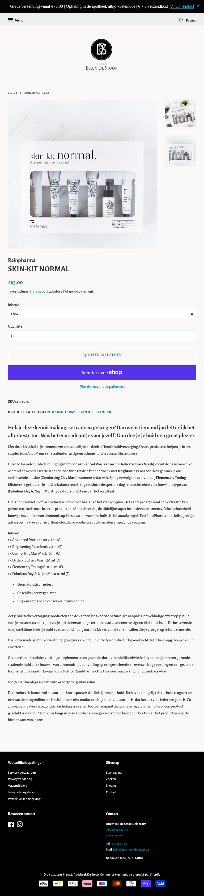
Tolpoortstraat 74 (117, 829)
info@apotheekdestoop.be (131, 849)
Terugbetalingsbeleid (22, 792)
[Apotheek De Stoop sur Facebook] (11, 826)
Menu (18, 20)
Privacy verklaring (20, 779)
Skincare (104, 412)
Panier (190, 20)
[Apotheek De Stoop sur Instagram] (20, 826)
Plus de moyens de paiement (102, 387)
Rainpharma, (65, 412)
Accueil (12, 93)
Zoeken (111, 779)
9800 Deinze (114, 835)
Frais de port (39, 291)
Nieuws (111, 785)
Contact (111, 792)
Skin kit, (87, 412)
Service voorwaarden (22, 772)
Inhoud (13, 305)
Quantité (15, 326)
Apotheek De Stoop (86, 874)
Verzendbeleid (17, 785)
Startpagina (114, 772)
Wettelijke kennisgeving (24, 799)
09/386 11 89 (119, 844)
